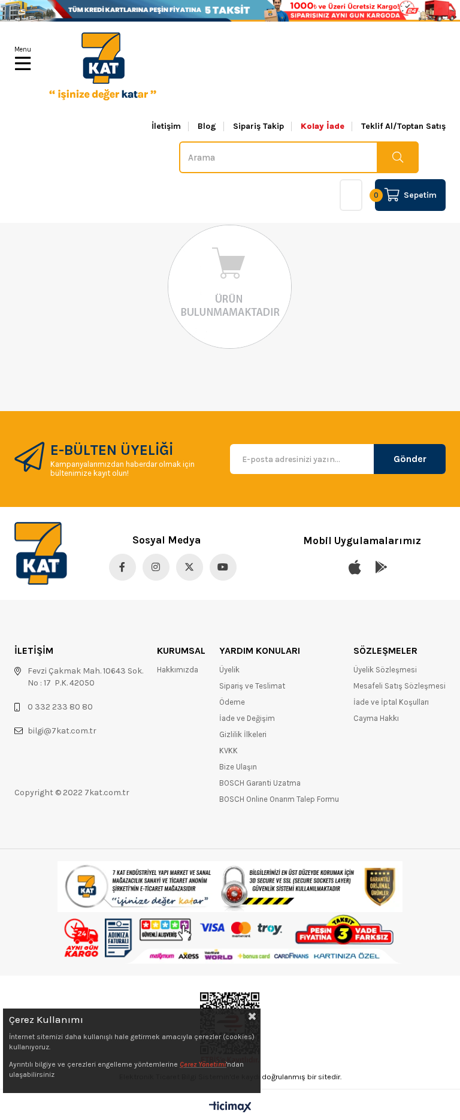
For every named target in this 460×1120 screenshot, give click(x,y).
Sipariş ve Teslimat (252, 685)
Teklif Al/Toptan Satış (403, 126)
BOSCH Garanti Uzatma (260, 782)
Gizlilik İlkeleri (243, 734)
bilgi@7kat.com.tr (62, 731)
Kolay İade (322, 126)
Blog (207, 126)
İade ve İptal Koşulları (391, 702)
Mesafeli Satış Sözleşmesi (399, 685)
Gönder (410, 458)
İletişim (166, 126)
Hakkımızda (177, 669)
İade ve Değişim (247, 718)
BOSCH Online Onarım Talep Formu (279, 799)
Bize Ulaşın (238, 766)
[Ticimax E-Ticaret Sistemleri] (230, 1107)
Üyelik (229, 669)
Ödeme (232, 702)
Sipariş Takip (258, 126)
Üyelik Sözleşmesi (385, 669)
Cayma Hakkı (376, 718)
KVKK (228, 750)
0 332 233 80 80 (60, 707)
